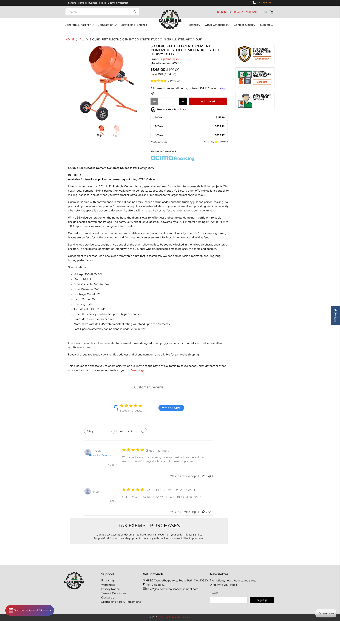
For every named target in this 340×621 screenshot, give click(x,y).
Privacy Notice (110, 589)
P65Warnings (136, 370)
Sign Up (262, 600)
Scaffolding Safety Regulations (121, 601)
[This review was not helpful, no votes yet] (209, 512)
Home (70, 39)
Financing (71, 2)
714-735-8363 (264, 2)
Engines (142, 24)
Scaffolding (127, 24)
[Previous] (75, 83)
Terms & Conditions (113, 593)
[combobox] (99, 431)
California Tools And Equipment (174, 617)
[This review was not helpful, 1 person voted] (209, 476)
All (82, 39)
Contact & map (243, 24)
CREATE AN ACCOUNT (245, 12)
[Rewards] (29, 610)
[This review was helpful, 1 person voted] (203, 476)
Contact (82, 2)
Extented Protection (117, 2)
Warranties (108, 584)
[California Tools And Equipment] (170, 20)
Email (214, 593)
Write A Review (171, 408)
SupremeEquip (169, 59)
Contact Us (108, 597)
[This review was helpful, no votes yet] (203, 512)
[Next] (141, 83)
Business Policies (97, 2)
